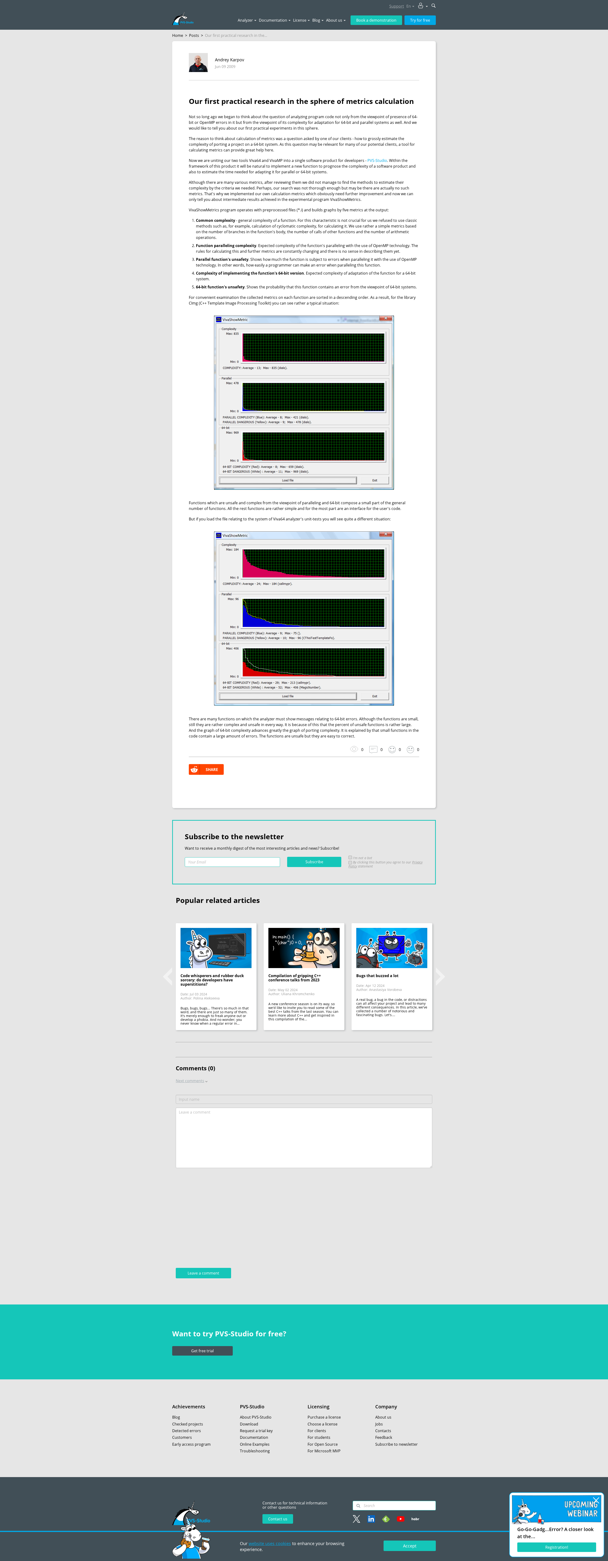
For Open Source (323, 1444)
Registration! (556, 1547)
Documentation (273, 20)
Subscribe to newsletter (396, 1444)
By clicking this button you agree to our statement (385, 864)
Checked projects (187, 1424)
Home (177, 35)
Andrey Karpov (229, 60)
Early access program (191, 1444)
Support (396, 6)
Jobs (379, 1424)
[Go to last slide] (167, 976)
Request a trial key (256, 1430)
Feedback (383, 1437)
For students (319, 1437)
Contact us (277, 1519)
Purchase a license (324, 1417)
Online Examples (255, 1444)
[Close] (596, 1500)
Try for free (420, 20)
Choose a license (322, 1424)
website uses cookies (270, 1543)
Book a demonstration (376, 20)
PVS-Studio (377, 160)
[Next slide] (440, 976)
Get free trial (202, 1350)
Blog (316, 20)
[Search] (358, 1506)
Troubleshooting (255, 1451)
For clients (317, 1430)
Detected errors (186, 1430)
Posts (194, 35)
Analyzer (245, 20)
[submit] (434, 6)
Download (249, 1424)
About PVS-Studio (255, 1417)
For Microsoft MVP (324, 1451)
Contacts (383, 1430)
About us (334, 20)
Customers (182, 1437)
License (299, 20)
